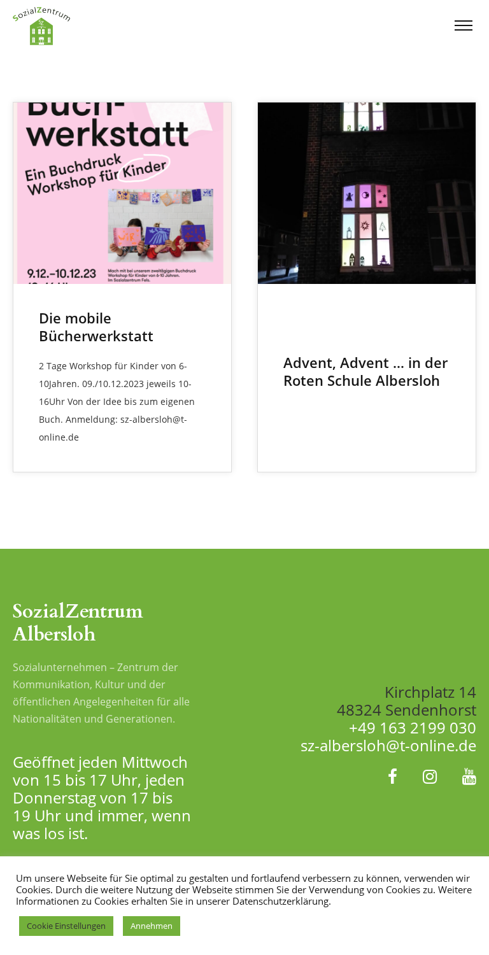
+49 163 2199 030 (412, 727)
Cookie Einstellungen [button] (66, 925)
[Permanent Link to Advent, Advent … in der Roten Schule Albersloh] (367, 193)
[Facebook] (392, 776)
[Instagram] (430, 776)
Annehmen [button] (152, 925)
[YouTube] (469, 776)
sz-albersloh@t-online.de (388, 745)
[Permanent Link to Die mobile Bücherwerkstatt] (122, 193)
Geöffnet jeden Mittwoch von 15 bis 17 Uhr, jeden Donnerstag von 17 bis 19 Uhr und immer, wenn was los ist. (102, 797)
